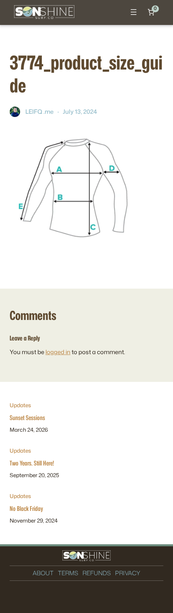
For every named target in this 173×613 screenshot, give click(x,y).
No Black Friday (26, 508)
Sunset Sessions (27, 417)
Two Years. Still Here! (32, 463)
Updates (20, 405)
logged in (57, 352)
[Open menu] (133, 12)
